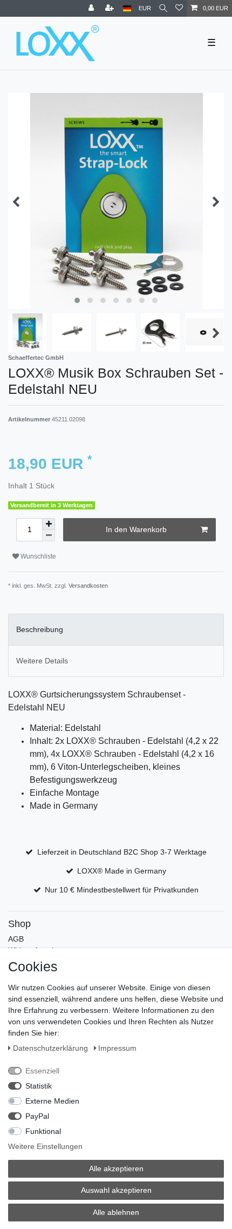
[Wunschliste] (179, 8)
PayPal (37, 1116)
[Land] (127, 8)
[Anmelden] (92, 8)
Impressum (117, 1048)
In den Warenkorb (136, 529)
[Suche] (163, 8)
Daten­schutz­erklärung (51, 1048)
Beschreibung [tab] (39, 629)
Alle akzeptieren (116, 1168)
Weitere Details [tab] (42, 660)
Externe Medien (52, 1101)
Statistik (38, 1086)
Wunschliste (37, 556)
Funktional (43, 1131)
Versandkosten (88, 585)
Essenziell (42, 1070)
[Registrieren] (110, 8)
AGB (16, 939)
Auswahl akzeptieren (116, 1190)
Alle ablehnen (116, 1212)
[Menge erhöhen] (48, 524)
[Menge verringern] (48, 535)
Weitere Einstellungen (45, 1146)
